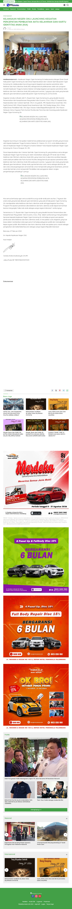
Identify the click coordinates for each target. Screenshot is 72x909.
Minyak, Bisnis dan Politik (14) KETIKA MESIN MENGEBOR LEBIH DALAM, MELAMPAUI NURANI (13, 434)
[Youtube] (39, 896)
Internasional (7, 16)
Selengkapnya (35, 810)
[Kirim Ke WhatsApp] (67, 390)
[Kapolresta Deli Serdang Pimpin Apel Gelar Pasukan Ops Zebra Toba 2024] (52, 831)
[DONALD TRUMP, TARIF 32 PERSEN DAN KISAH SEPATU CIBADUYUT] (58, 425)
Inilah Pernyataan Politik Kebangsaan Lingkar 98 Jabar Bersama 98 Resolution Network (32, 778)
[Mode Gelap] (64, 5)
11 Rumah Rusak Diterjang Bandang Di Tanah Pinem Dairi (19, 843)
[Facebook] (32, 896)
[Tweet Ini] (56, 390)
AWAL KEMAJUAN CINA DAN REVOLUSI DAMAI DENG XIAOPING (57, 413)
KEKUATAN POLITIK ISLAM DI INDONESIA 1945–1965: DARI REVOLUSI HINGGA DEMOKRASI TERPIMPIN (19, 801)
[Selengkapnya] (66, 819)
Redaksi (24, 901)
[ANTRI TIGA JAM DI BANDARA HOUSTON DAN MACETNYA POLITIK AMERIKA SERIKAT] (13, 404)
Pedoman (47, 901)
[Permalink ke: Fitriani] (4, 28)
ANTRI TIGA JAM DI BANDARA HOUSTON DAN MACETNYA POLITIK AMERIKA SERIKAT (12, 413)
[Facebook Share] (52, 390)
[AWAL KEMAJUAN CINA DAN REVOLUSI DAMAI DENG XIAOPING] (58, 404)
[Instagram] (36, 896)
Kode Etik (32, 901)
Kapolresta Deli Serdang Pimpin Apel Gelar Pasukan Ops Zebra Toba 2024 (50, 843)
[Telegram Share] (63, 390)
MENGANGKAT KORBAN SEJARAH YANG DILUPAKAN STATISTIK (34, 413)
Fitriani (9, 28)
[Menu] (4, 5)
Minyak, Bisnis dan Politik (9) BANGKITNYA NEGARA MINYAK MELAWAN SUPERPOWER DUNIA (35, 434)
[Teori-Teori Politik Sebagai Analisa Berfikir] (52, 789)
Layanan (39, 901)
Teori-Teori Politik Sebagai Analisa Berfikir (50, 800)
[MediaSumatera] (12, 5)
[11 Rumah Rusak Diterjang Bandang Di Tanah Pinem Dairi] (20, 831)
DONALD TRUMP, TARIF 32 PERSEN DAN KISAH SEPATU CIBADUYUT (56, 434)
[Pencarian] (68, 5)
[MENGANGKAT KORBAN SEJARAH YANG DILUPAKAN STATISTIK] (36, 404)
